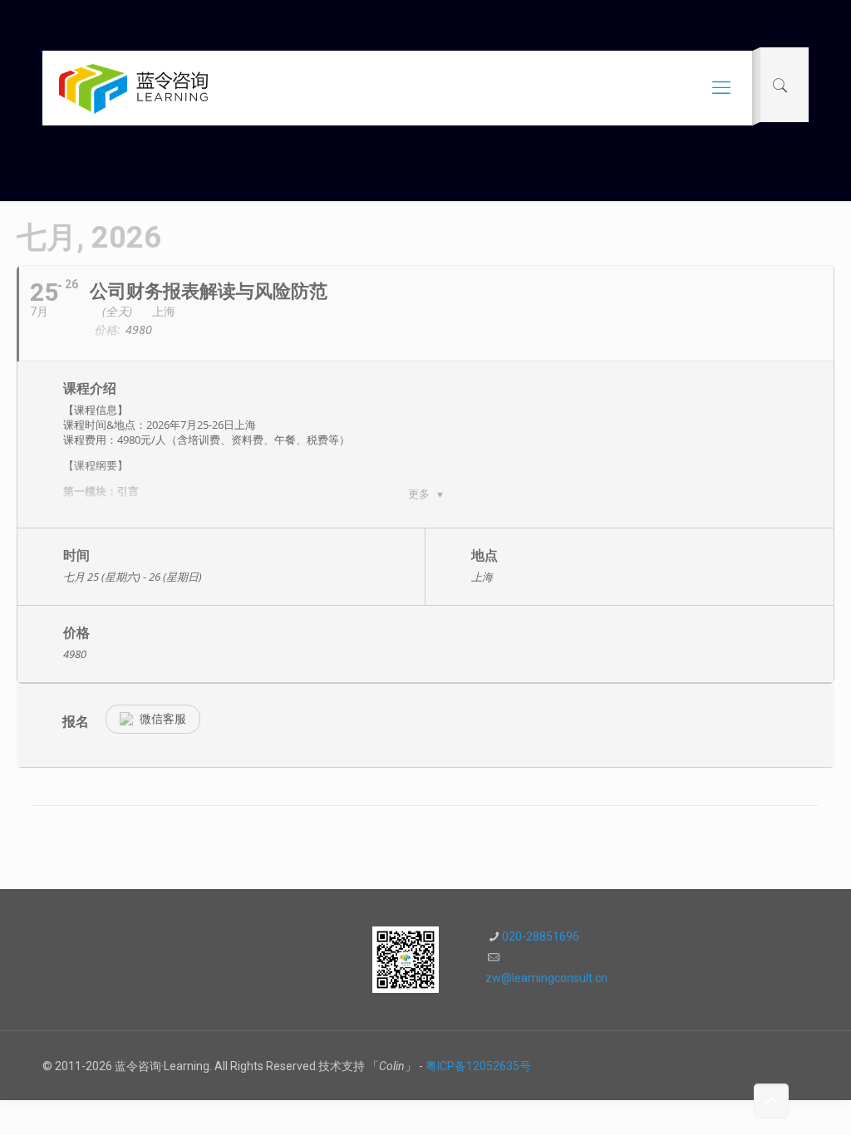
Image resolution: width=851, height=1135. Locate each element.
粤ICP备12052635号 (478, 1066)
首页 (54, 165)
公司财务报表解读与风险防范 (177, 165)
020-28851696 (540, 936)
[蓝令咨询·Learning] (133, 88)
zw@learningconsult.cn (546, 978)
